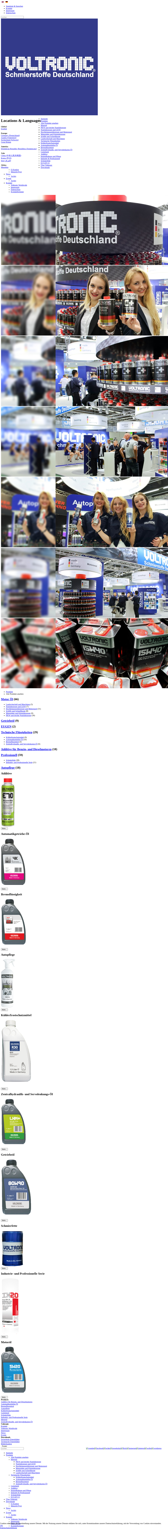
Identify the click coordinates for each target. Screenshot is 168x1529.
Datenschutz (10, 13)
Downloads (45, 167)
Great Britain (6, 142)
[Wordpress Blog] (156, 1448)
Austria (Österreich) (8, 138)
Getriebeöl (45, 152)
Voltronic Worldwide (19, 185)
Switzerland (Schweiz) (10, 140)
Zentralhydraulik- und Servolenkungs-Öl (56, 150)
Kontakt (9, 8)
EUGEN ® (45, 163)
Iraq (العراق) (6, 161)
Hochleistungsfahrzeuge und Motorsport (56, 132)
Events (8, 178)
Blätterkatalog (6, 1444)
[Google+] (115, 1448)
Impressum (10, 11)
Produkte (44, 121)
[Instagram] (131, 1448)
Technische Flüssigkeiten (50, 141)
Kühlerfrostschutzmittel (50, 143)
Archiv (13, 176)
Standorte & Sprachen (14, 6)
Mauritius (4, 167)
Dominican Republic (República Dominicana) (19, 149)
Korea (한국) (6, 158)
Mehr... (4, 828)
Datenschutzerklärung (8, 1528)
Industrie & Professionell (50, 159)
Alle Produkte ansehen (49, 123)
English (4, 129)
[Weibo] (148, 1448)
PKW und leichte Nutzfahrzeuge (53, 128)
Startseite (44, 119)
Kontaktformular (17, 192)
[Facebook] (98, 1448)
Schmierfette (45, 161)
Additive (44, 154)
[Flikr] (124, 1448)
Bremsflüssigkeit (47, 147)
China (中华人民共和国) (11, 155)
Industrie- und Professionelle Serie (19, 762)
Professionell (9, 755)
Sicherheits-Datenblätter (10, 1439)
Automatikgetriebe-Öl (49, 145)
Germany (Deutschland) (10, 135)
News (8, 174)
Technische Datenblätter (10, 1442)
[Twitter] (106, 1448)
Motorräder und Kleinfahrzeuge (53, 134)
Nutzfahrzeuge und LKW (51, 130)
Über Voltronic (46, 165)
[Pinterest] (140, 1448)
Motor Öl (7, 699)
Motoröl (44, 125)
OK (1, 1526)
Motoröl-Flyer (16, 172)
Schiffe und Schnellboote (50, 136)
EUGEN (6, 726)
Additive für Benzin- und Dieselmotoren (26, 749)
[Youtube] (90, 1448)
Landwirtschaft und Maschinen (53, 139)
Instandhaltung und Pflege (51, 156)
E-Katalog (15, 170)
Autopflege (8, 767)
